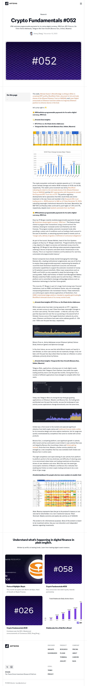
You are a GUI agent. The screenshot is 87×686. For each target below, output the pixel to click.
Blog (74, 661)
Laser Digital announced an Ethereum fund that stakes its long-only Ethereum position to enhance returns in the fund (56, 100)
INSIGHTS (51, 649)
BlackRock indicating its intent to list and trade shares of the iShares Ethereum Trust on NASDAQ (56, 190)
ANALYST (63, 661)
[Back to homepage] (11, 3)
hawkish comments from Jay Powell (63, 208)
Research (63, 649)
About (74, 653)
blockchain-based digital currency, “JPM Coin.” (50, 222)
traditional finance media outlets (70, 429)
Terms (50, 670)
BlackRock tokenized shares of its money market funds (51, 297)
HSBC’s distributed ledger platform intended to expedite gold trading (56, 295)
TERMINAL (63, 657)
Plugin (62, 653)
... (7, 99)
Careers (75, 657)
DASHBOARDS (52, 653)
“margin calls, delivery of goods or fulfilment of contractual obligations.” (57, 236)
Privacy (50, 674)
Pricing (75, 649)
